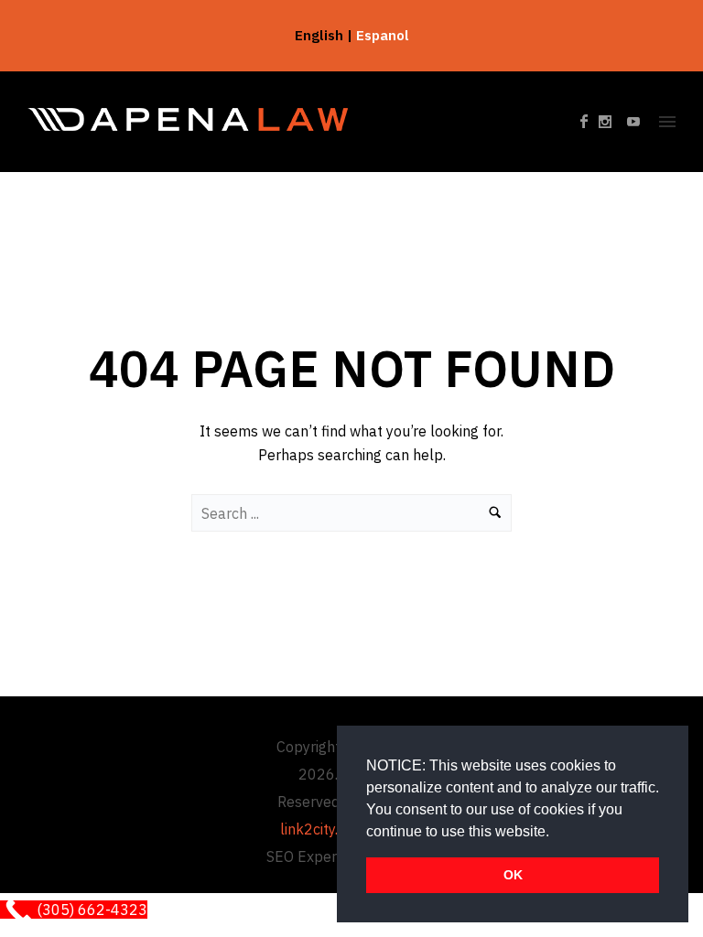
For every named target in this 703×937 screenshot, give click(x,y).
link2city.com (323, 829)
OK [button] (513, 874)
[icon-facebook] (589, 122)
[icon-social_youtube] (634, 122)
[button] (555, 832)
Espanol (382, 35)
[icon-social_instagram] (610, 122)
